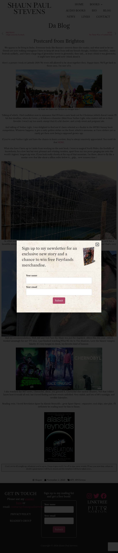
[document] (59, 276)
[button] (97, 244)
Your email (31, 287)
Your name (31, 276)
